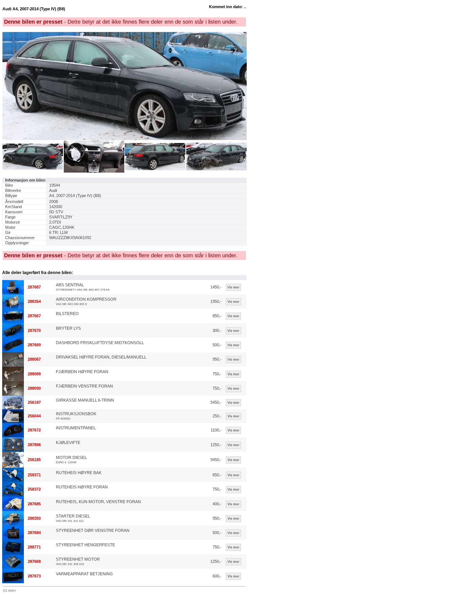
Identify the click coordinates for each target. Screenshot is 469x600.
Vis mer (233, 287)
